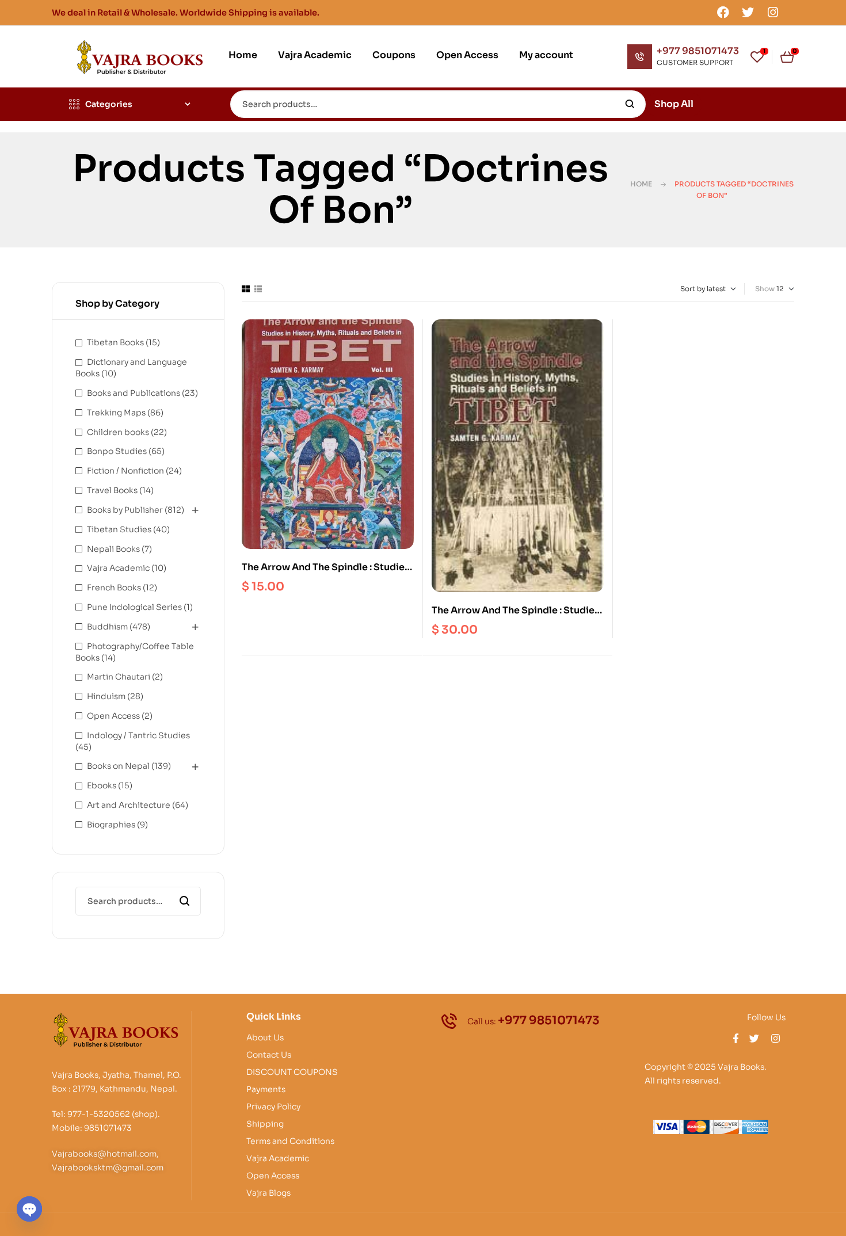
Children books (118, 432)
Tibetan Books (115, 342)
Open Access (113, 716)
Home (641, 184)
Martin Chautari (118, 677)
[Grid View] (245, 289)
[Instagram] (773, 12)
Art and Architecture (128, 805)
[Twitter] (748, 12)
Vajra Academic (118, 568)
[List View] (258, 289)
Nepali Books (113, 549)
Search (630, 104)
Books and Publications (133, 393)
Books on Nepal (118, 766)
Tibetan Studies (119, 529)
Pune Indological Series (134, 607)
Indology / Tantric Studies (138, 735)
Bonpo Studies (117, 451)
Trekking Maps (116, 412)
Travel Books (112, 490)
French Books (114, 587)
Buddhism (107, 626)
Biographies (111, 824)
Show (765, 288)
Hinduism (106, 696)
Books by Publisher (125, 510)
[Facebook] (723, 12)
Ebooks (101, 785)
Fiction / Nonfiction (125, 471)
